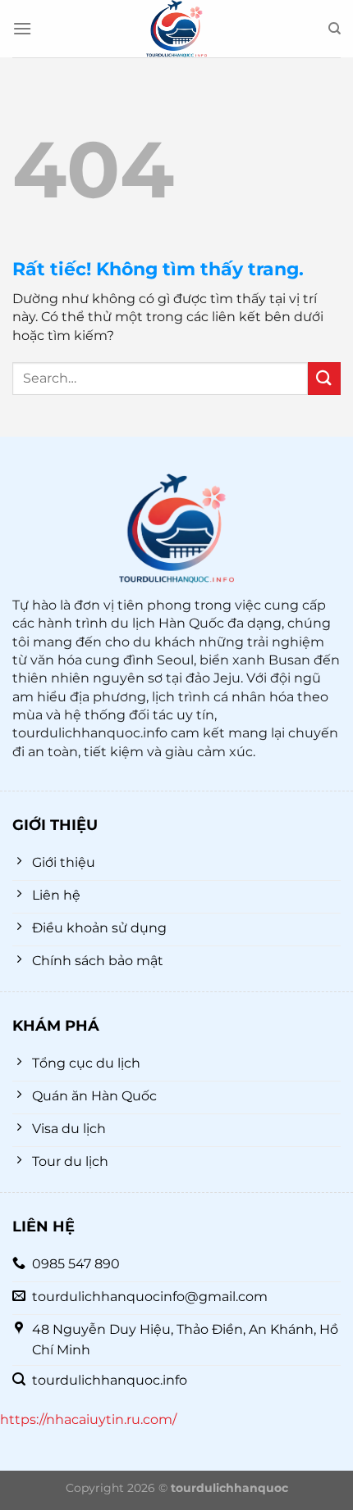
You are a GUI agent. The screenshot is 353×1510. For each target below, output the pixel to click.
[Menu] (22, 28)
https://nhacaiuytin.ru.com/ (88, 1419)
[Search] (334, 28)
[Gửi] (324, 378)
